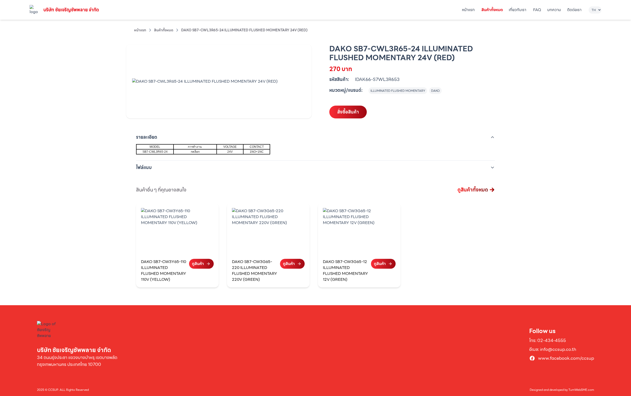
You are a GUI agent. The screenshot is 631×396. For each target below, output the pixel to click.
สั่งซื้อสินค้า (348, 111)
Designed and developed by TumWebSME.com (562, 390)
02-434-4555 (551, 340)
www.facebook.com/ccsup (566, 358)
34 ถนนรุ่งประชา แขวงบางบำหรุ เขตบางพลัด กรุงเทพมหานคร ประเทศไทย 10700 (77, 361)
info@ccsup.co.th (558, 349)
